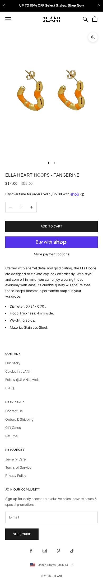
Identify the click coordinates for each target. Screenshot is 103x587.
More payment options (51, 254)
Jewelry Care (15, 459)
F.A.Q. (10, 388)
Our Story (12, 363)
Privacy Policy (15, 475)
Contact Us (14, 411)
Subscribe (22, 534)
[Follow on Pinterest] (58, 551)
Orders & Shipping (19, 419)
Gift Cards (13, 427)
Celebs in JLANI (17, 371)
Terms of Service (18, 467)
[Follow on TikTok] (72, 551)
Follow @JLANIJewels (22, 379)
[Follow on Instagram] (44, 551)
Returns (11, 436)
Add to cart (51, 226)
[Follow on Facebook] (31, 551)
